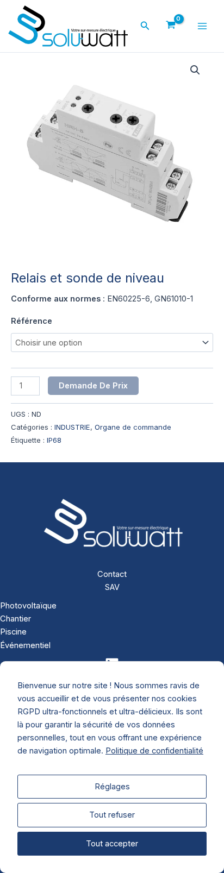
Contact (112, 574)
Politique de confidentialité (154, 751)
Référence (31, 321)
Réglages (112, 787)
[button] (145, 26)
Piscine (13, 632)
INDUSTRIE (72, 427)
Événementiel (25, 645)
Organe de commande (133, 427)
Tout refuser (112, 815)
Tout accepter (112, 844)
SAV (112, 587)
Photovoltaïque (28, 606)
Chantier (15, 619)
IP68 (54, 440)
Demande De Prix (93, 386)
